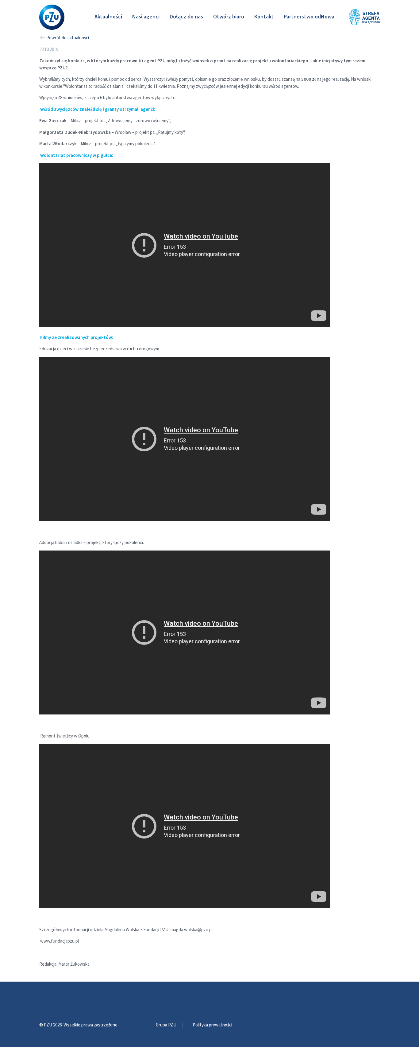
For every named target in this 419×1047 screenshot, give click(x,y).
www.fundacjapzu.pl (59, 941)
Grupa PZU (166, 1025)
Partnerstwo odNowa (309, 16)
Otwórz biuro (228, 16)
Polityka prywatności (212, 1025)
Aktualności (108, 16)
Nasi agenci (146, 16)
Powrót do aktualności (67, 38)
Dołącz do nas (186, 16)
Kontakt (264, 16)
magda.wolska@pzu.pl (192, 929)
